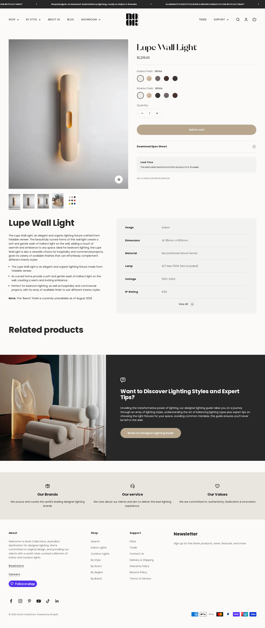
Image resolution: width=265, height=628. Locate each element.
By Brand (96, 578)
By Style (96, 560)
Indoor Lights (99, 547)
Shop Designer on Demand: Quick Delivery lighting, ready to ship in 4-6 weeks (79, 4)
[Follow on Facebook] (11, 601)
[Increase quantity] (157, 113)
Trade (133, 547)
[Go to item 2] (29, 202)
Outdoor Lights (100, 553)
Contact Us (137, 553)
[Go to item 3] (43, 202)
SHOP (12, 19)
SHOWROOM (89, 19)
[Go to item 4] (57, 201)
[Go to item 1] (14, 202)
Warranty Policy (139, 566)
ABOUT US (54, 19)
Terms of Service (140, 578)
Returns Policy (138, 572)
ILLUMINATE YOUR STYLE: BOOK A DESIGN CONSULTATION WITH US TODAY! (190, 4)
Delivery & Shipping (142, 560)
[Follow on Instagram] (20, 601)
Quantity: (143, 105)
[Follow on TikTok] (47, 601)
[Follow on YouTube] (38, 601)
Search (95, 541)
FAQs (133, 541)
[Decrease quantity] (142, 113)
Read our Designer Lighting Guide (151, 433)
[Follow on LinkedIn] (57, 601)
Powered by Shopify (47, 614)
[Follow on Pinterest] (29, 601)
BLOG (70, 19)
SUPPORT (219, 19)
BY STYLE (31, 19)
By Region (97, 572)
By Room (96, 566)
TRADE (203, 19)
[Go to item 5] (72, 202)
